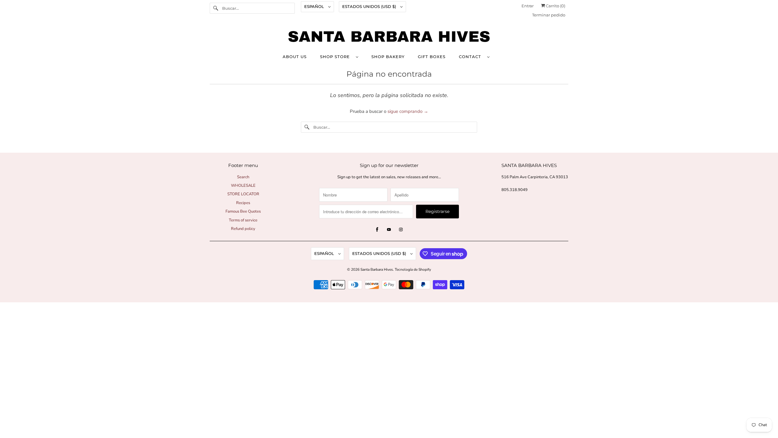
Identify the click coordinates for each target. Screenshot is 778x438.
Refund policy (243, 228)
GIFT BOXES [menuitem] (432, 56)
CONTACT (471, 56)
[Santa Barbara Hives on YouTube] (389, 230)
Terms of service (243, 220)
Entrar (528, 5)
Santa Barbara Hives (376, 269)
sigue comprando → (407, 111)
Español (314, 6)
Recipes (243, 203)
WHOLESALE (243, 185)
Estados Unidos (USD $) (369, 6)
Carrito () (555, 5)
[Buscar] (216, 8)
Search (243, 177)
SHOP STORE (336, 56)
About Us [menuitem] (295, 56)
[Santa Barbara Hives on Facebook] (377, 230)
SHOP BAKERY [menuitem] (387, 56)
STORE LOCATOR (243, 194)
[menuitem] (339, 56)
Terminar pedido (548, 14)
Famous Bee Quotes (243, 211)
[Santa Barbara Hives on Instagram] (401, 230)
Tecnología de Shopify (413, 269)
